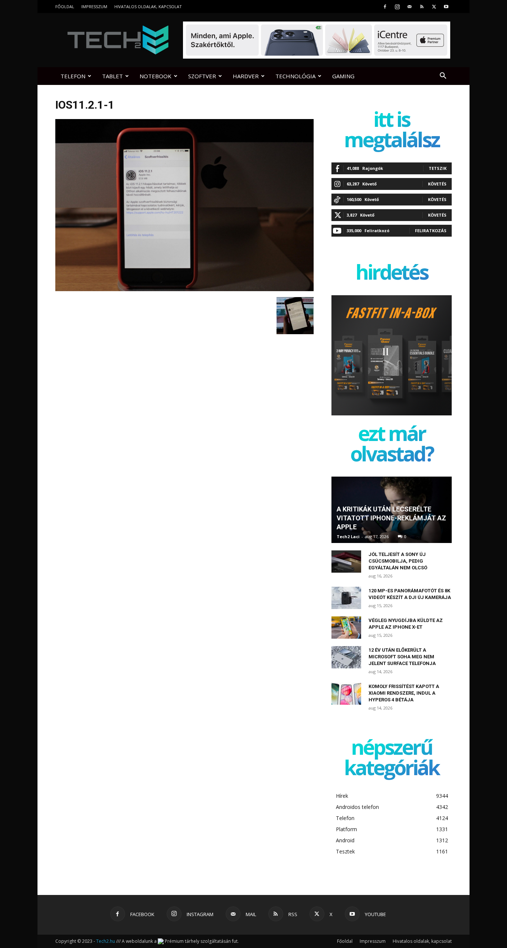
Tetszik (438, 168)
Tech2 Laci (348, 536)
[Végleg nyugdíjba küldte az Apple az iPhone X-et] (346, 627)
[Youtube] (446, 6)
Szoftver (202, 76)
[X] (433, 6)
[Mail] (409, 6)
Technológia (295, 76)
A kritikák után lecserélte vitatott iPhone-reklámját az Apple (391, 518)
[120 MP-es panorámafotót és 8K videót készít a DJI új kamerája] (346, 598)
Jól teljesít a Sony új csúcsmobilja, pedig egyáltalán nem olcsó (398, 561)
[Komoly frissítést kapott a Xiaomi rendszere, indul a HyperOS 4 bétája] (346, 693)
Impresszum (94, 6)
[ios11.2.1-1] (184, 289)
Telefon (72, 76)
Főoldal (64, 6)
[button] (443, 76)
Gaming (343, 76)
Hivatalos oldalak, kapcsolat (148, 6)
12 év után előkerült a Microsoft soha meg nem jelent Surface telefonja (402, 656)
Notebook (155, 76)
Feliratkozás (431, 230)
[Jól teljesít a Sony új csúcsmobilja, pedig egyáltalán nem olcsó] (346, 561)
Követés (437, 184)
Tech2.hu (105, 941)
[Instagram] (397, 6)
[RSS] (421, 6)
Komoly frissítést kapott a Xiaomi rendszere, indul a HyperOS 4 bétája (404, 693)
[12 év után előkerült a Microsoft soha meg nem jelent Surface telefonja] (346, 657)
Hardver (246, 76)
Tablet (112, 76)
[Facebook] (384, 6)
